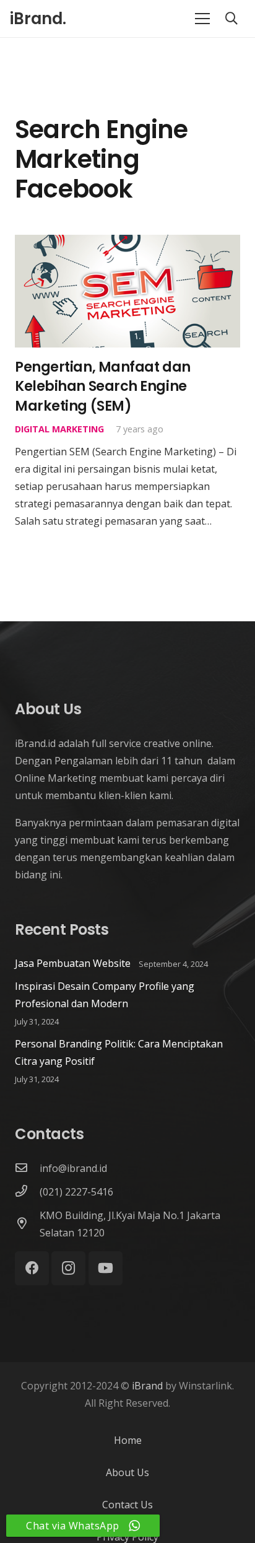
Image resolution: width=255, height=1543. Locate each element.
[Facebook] (32, 1268)
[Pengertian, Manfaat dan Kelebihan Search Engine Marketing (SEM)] (127, 243)
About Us (127, 1472)
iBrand (147, 1385)
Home (128, 1440)
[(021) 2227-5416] (27, 1191)
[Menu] (202, 18)
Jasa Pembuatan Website (73, 963)
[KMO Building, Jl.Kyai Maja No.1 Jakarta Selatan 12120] (27, 1224)
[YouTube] (106, 1268)
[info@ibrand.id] (27, 1168)
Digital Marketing (59, 429)
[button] (231, 18)
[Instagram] (68, 1268)
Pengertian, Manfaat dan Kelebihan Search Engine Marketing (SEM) (103, 386)
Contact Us (127, 1504)
